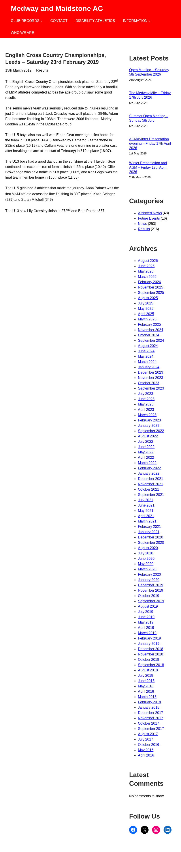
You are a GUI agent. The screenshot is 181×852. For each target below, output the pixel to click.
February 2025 (149, 324)
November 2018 (150, 654)
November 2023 (150, 378)
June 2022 (146, 447)
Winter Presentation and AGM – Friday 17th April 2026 (148, 167)
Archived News (150, 213)
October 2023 (148, 383)
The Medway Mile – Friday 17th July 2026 (150, 95)
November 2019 (150, 590)
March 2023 (147, 415)
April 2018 (146, 691)
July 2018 (145, 675)
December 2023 (150, 372)
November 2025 (150, 287)
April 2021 (146, 516)
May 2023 (145, 404)
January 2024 (148, 367)
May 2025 (145, 308)
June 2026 (146, 266)
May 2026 (145, 271)
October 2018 (148, 659)
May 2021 (145, 511)
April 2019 (146, 628)
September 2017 (151, 729)
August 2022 (148, 436)
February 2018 (149, 702)
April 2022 (146, 457)
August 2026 (148, 261)
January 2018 (148, 707)
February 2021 (149, 526)
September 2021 (151, 495)
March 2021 (147, 521)
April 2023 (146, 409)
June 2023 (146, 399)
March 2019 (147, 633)
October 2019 (148, 596)
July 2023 (145, 394)
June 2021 (146, 505)
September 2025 (151, 292)
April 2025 (146, 314)
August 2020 (148, 548)
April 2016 (146, 755)
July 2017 (145, 739)
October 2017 (148, 723)
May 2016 (145, 750)
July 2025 (145, 303)
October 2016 (148, 745)
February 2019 (149, 638)
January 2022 (148, 473)
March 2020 (147, 569)
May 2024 (145, 356)
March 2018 (147, 697)
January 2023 (148, 425)
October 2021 (148, 489)
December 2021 (150, 479)
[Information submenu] (149, 21)
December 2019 (150, 585)
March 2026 (147, 277)
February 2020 (149, 574)
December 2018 (150, 649)
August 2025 (148, 298)
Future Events (149, 218)
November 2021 (150, 484)
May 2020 (145, 564)
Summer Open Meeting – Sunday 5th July (148, 118)
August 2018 (148, 670)
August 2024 (148, 346)
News (142, 224)
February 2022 (149, 468)
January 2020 (148, 580)
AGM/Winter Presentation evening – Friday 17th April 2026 (150, 143)
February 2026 (149, 282)
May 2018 (145, 686)
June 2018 (146, 681)
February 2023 (149, 420)
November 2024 (150, 330)
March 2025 (147, 319)
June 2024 (146, 351)
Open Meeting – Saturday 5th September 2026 (149, 72)
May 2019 (145, 622)
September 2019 (151, 601)
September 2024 (151, 340)
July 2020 (145, 553)
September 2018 (151, 665)
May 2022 (145, 452)
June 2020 (146, 558)
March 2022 (147, 463)
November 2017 (150, 718)
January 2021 (148, 532)
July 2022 (145, 441)
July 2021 (145, 500)
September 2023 (151, 388)
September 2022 (151, 431)
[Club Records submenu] (41, 21)
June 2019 (146, 617)
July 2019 (145, 612)
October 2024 (148, 335)
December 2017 (150, 713)
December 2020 (150, 537)
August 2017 (148, 734)
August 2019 (148, 606)
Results (42, 70)
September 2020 (151, 542)
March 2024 (147, 362)
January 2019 (148, 643)
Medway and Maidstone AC (57, 8)
